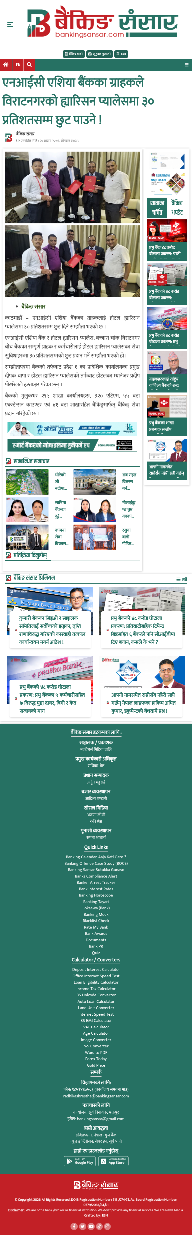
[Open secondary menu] (10, 24)
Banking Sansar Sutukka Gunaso (96, 869)
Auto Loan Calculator (96, 1001)
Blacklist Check (96, 920)
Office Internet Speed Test (96, 976)
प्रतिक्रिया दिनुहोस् (30, 555)
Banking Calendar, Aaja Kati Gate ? (96, 857)
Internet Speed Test (96, 1014)
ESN (104, 1215)
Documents (96, 940)
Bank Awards (96, 933)
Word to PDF (96, 1052)
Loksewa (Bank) (96, 908)
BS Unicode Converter (96, 995)
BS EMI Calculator (96, 1020)
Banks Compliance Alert (96, 876)
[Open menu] (186, 64)
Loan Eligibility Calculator (96, 982)
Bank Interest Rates (96, 889)
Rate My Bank (96, 927)
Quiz (96, 952)
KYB (123, 54)
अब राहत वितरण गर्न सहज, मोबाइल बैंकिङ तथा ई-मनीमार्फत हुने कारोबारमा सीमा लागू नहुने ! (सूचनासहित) (129, 482)
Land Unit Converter (96, 1007)
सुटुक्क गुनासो (102, 54)
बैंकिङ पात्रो (76, 54)
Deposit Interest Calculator (96, 969)
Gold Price (96, 1065)
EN (18, 65)
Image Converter (96, 1039)
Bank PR (96, 946)
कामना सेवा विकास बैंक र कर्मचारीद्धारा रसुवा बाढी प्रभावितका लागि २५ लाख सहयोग (61, 537)
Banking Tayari (96, 901)
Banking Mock (96, 914)
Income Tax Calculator (96, 988)
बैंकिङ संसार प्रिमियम (34, 578)
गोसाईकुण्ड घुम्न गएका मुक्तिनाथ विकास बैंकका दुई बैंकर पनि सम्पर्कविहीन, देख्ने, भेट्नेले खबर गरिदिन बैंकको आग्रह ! (129, 510)
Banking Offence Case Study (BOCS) (96, 863)
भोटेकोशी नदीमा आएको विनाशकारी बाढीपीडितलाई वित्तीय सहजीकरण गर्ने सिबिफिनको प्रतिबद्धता (61, 482)
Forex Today (96, 1058)
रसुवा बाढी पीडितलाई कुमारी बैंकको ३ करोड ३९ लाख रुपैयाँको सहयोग (129, 537)
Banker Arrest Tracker (96, 882)
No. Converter (96, 1046)
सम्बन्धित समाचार (31, 461)
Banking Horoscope (96, 895)
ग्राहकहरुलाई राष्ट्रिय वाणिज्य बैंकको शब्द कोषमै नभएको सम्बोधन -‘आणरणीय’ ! (166, 389)
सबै (184, 579)
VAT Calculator (96, 1027)
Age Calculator (96, 1033)
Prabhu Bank (156, 238)
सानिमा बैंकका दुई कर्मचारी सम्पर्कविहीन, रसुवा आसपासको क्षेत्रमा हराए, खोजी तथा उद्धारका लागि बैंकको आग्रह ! (62, 510)
